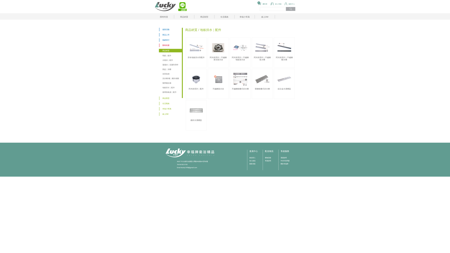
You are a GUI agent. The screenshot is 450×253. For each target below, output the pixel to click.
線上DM (264, 17)
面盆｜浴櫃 (166, 69)
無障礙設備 (166, 83)
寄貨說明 (268, 161)
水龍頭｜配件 (167, 60)
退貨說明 (284, 158)
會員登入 (252, 158)
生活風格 (224, 17)
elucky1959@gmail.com (189, 167)
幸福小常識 (245, 17)
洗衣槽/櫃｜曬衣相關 (170, 78)
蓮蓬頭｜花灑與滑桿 (170, 65)
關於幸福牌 (284, 164)
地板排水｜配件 (168, 88)
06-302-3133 (183, 164)
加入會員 (252, 161)
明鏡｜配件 (166, 56)
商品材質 (184, 17)
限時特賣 (164, 17)
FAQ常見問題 (285, 161)
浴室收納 (165, 74)
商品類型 (204, 17)
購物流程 (268, 158)
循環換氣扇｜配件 (169, 92)
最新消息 (252, 164)
